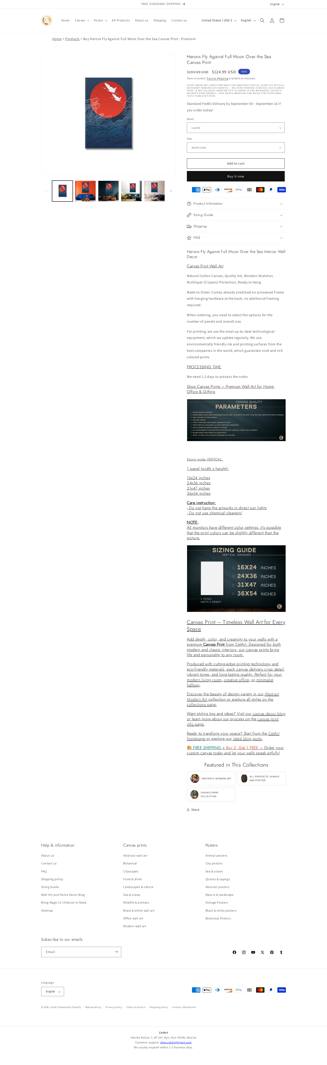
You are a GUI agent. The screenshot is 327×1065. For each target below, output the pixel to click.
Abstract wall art (135, 856)
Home (57, 39)
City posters (214, 863)
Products (72, 39)
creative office (236, 680)
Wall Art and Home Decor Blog (63, 895)
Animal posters (216, 856)
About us (47, 856)
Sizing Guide (50, 887)
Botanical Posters (218, 918)
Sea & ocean (132, 895)
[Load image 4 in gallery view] (131, 191)
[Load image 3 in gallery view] (108, 191)
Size (189, 139)
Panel (190, 119)
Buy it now (235, 176)
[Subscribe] (116, 952)
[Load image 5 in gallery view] (154, 191)
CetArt (54, 1007)
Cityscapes (130, 871)
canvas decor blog (269, 714)
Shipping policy (52, 879)
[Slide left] (46, 191)
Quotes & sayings (218, 879)
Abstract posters (218, 887)
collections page (201, 704)
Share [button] (195, 810)
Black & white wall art (138, 910)
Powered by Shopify (69, 1007)
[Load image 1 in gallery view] (62, 191)
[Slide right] (171, 191)
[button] (81, 20)
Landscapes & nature (138, 887)
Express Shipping (217, 78)
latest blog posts (247, 738)
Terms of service (135, 1007)
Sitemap (47, 910)
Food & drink (132, 879)
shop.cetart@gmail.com (176, 1042)
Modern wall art (134, 926)
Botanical (130, 863)
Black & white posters (221, 910)
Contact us (49, 863)
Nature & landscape (220, 895)
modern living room (204, 680)
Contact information (184, 1007)
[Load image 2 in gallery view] (85, 191)
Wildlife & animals (136, 903)
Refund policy (93, 1007)
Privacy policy (114, 1007)
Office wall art (133, 918)
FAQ (44, 871)
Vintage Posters (217, 903)
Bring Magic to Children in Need (64, 903)
